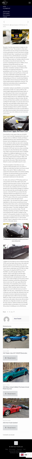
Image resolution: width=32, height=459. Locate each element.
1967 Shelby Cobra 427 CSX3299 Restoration (15, 353)
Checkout (19, 449)
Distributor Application (16, 452)
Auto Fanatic (14, 25)
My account (12, 449)
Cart (24, 449)
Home (4, 6)
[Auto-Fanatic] (4, 2)
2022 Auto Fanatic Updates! (10, 422)
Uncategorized (6, 8)
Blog (7, 449)
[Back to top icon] (16, 443)
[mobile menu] (29, 2)
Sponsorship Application (15, 451)
